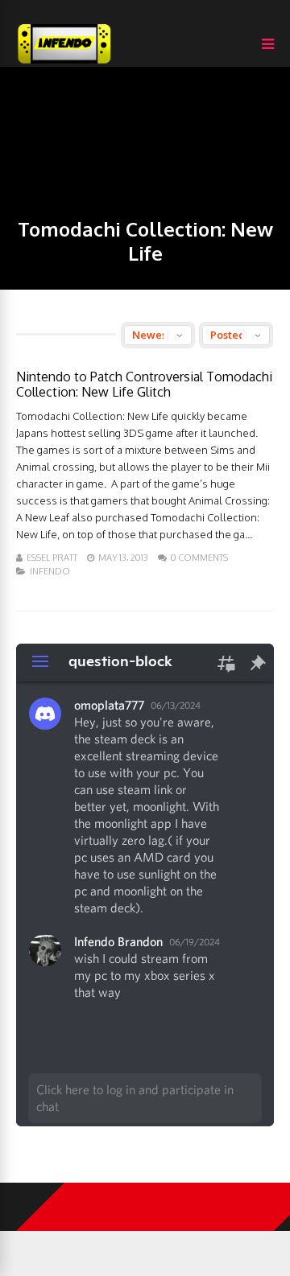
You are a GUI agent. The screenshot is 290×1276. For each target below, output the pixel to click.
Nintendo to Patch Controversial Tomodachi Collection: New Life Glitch (144, 384)
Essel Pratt (52, 557)
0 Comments (199, 557)
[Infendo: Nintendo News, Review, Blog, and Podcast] (64, 63)
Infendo (50, 571)
